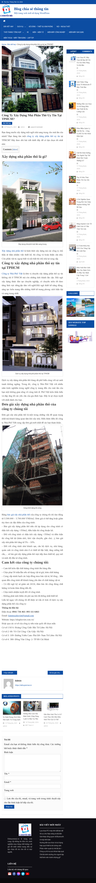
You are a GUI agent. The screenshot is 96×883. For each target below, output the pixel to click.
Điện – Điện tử (38, 32)
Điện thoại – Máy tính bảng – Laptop (19, 38)
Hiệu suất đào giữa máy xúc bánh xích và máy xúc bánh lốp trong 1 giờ (83, 271)
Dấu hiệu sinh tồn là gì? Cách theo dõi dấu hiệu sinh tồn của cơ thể (53, 717)
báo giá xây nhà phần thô (19, 514)
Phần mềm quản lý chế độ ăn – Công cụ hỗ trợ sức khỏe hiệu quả (84, 132)
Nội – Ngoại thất (63, 26)
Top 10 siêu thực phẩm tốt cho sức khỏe (83, 180)
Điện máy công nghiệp (56, 32)
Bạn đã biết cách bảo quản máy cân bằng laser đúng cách (11, 673)
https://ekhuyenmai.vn (23, 685)
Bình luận (8, 752)
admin (22, 127)
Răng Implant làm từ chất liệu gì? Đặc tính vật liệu (84, 226)
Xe (28, 32)
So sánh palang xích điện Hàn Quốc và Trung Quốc (12, 718)
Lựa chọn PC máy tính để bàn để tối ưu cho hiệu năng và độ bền (83, 61)
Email (7, 782)
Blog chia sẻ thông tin (31, 9)
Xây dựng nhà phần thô (13, 251)
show (15, 149)
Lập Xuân (82, 262)
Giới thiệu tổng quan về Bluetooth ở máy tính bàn (84, 84)
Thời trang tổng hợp (12, 32)
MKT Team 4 (29, 725)
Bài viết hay (8, 26)
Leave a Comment (36, 127)
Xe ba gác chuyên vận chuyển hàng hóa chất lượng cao (56, 673)
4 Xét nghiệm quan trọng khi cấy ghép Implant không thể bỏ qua (84, 203)
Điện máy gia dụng (76, 32)
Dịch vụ (20, 26)
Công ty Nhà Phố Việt (12, 273)
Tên (6, 773)
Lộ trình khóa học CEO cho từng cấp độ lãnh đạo (83, 248)
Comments (87, 51)
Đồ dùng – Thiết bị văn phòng (41, 26)
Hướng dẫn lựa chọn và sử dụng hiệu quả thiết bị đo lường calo (84, 108)
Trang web (9, 790)
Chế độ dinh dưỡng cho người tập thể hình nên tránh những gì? (83, 156)
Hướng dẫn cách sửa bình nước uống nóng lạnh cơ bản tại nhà (31, 716)
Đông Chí (82, 76)
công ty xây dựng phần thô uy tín (43, 136)
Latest (73, 51)
